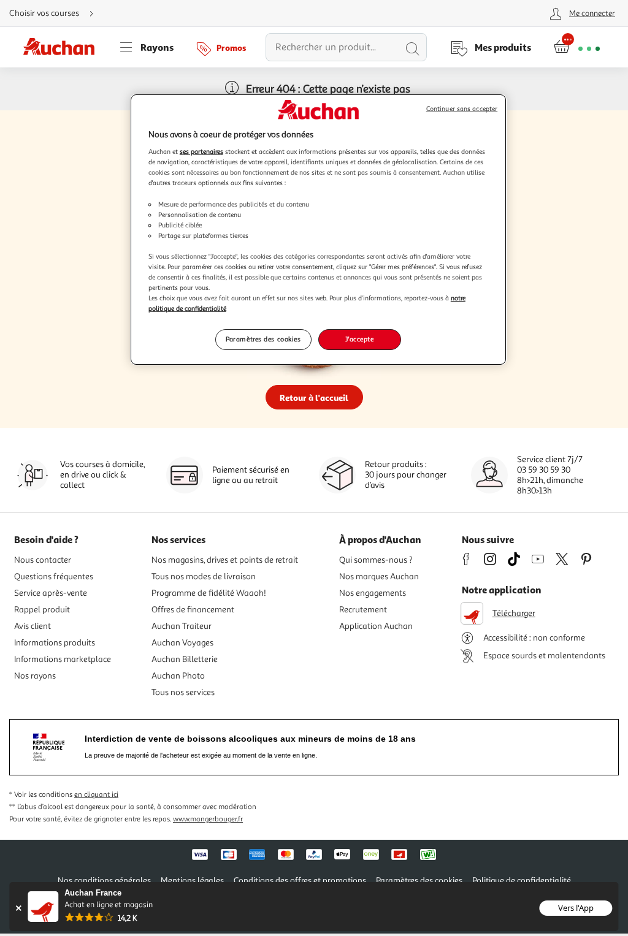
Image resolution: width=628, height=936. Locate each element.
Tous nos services (183, 692)
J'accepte (359, 339)
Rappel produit (42, 609)
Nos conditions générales (104, 880)
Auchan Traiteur (181, 626)
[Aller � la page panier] (577, 47)
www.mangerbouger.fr (208, 819)
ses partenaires (201, 151)
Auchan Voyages (182, 642)
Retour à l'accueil (314, 397)
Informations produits (54, 642)
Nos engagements (372, 593)
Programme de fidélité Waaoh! (208, 593)
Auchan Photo (178, 676)
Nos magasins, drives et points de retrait (224, 560)
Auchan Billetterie (184, 659)
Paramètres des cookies (263, 339)
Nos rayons (35, 676)
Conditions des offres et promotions (300, 880)
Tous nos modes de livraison (203, 576)
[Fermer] (18, 908)
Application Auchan (376, 626)
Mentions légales (192, 880)
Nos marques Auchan (379, 576)
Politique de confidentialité (521, 880)
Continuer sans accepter (461, 109)
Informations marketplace (62, 659)
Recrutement (363, 609)
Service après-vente (50, 593)
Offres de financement (192, 609)
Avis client (32, 626)
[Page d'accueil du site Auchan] (63, 47)
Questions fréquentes (53, 576)
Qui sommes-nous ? (376, 560)
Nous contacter (42, 560)
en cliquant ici (96, 794)
